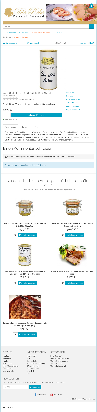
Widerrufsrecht (33, 366)
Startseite (11, 32)
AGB (28, 358)
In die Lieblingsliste (73, 99)
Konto (5, 361)
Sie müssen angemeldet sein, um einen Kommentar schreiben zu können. (41, 157)
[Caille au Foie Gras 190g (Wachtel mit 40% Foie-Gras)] (72, 255)
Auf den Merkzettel (73, 103)
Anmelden (82, 6)
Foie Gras (23, 32)
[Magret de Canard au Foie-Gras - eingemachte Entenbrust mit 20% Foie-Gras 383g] (25, 255)
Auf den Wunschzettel (74, 106)
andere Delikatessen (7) (59, 358)
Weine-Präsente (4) (58, 366)
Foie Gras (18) (56, 356)
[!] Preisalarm (26, 127)
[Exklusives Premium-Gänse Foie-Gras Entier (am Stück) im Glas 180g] (25, 207)
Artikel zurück (33, 43)
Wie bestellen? (33, 369)
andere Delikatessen (41, 32)
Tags (37, 127)
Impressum (31, 356)
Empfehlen (70, 96)
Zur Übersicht (11, 43)
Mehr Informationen (27, 235)
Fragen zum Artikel (73, 110)
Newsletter (31, 371)
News (29, 374)
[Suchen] (91, 26)
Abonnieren (35, 387)
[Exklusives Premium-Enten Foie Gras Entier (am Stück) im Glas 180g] (72, 207)
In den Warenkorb (37, 115)
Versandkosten (88, 399)
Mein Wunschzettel (11, 366)
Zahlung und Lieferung (36, 364)
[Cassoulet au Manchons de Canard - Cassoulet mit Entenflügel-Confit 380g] (25, 307)
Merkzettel (7, 364)
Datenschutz (32, 361)
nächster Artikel (86, 43)
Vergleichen (70, 92)
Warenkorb (7, 358)
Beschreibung (10, 127)
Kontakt (6, 356)
